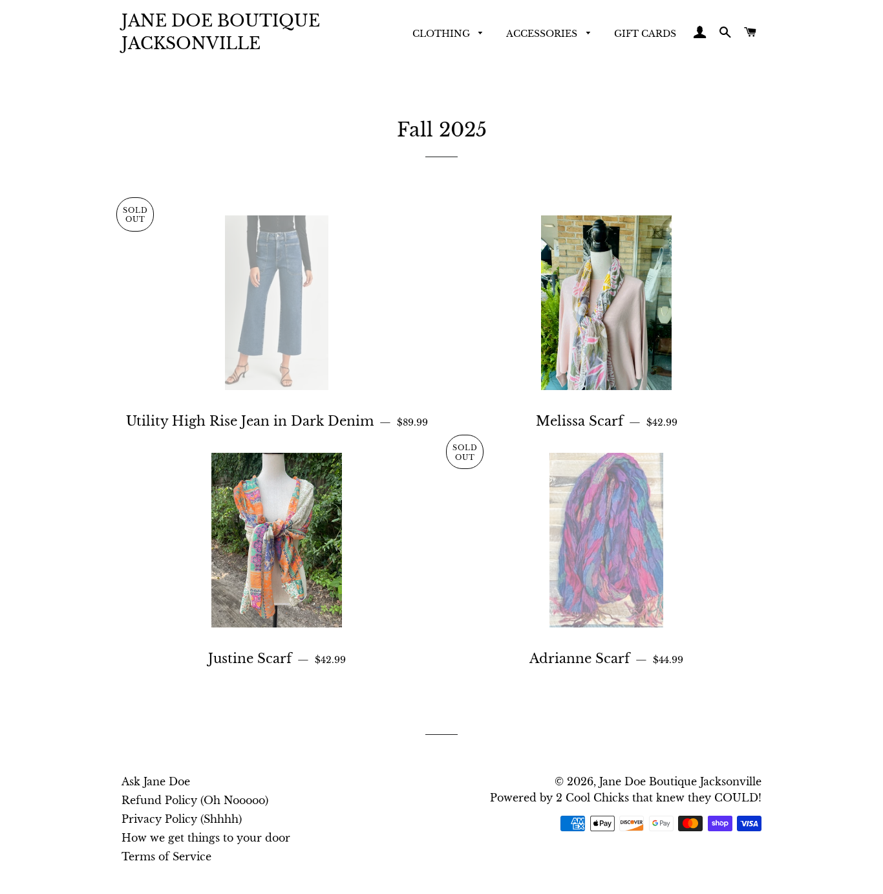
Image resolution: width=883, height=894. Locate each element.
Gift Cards (645, 33)
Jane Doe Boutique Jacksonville (221, 32)
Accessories (543, 33)
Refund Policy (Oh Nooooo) (195, 800)
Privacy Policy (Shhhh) (182, 818)
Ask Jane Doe (156, 781)
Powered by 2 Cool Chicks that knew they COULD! (625, 797)
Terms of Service (166, 856)
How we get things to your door (206, 837)
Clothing (442, 33)
